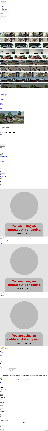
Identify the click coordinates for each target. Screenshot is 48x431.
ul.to (1, 155)
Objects (1, 99)
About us (5, 389)
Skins (1, 103)
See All (5, 30)
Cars (1, 90)
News (1, 98)
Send (1, 377)
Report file (5, 156)
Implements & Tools (3, 95)
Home (2, 6)
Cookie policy (2, 389)
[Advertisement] (7, 24)
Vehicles (1, 109)
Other (1, 100)
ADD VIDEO (2, 430)
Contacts (3, 7)
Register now (5, 1)
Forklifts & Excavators (3, 94)
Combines (2, 91)
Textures (1, 104)
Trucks (1, 108)
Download (1, 33)
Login (1, 0)
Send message (2, 161)
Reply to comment (2, 243)
